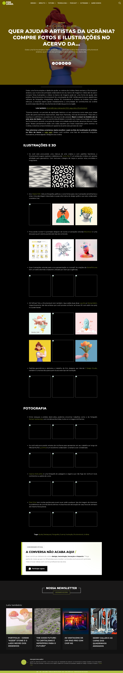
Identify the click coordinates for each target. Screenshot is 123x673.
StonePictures (92, 267)
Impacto (42, 3)
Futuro (51, 3)
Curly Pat (66, 156)
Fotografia (55, 534)
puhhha (43, 448)
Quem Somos (96, 3)
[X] (59, 63)
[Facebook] (56, 63)
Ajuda (41, 534)
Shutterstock (78, 534)
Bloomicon (88, 232)
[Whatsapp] (53, 63)
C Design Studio (91, 368)
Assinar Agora (61, 592)
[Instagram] (69, 63)
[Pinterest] (66, 63)
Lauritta (83, 303)
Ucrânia (86, 534)
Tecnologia (62, 3)
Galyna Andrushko (36, 474)
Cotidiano (84, 3)
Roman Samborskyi (36, 419)
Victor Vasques (57, 26)
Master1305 (36, 194)
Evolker (86, 671)
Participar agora (38, 568)
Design (33, 3)
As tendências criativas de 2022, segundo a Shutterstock (67, 108)
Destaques (47, 534)
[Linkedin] (63, 63)
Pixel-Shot (32, 502)
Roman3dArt (92, 303)
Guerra (62, 534)
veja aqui (48, 132)
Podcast (73, 3)
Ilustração (69, 534)
